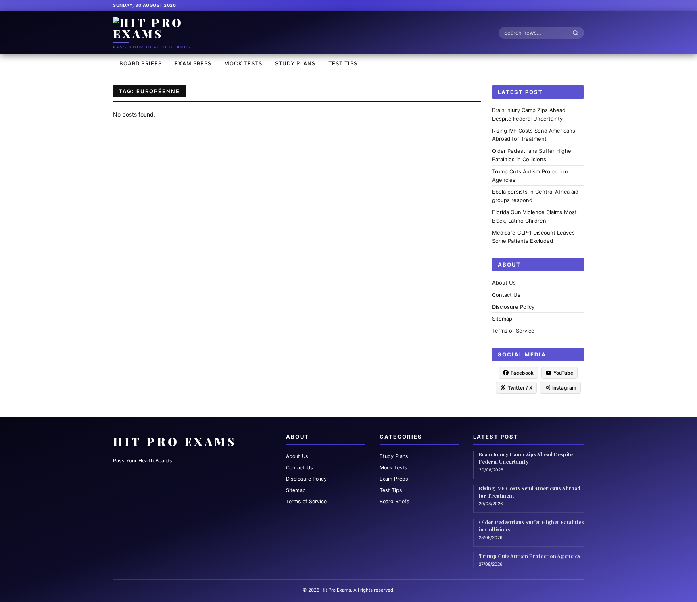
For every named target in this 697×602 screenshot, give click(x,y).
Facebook (522, 372)
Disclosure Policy (513, 306)
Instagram (564, 387)
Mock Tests (243, 63)
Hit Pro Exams (174, 441)
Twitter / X (520, 387)
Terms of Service (513, 330)
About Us (504, 282)
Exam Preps (193, 63)
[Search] (577, 32)
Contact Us (506, 294)
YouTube (563, 372)
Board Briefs (140, 63)
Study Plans (295, 63)
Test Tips (342, 63)
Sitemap (502, 318)
